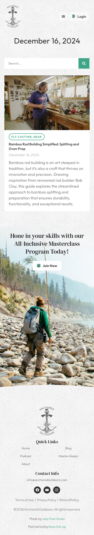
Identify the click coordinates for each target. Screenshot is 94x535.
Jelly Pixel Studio (53, 519)
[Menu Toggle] (63, 16)
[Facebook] (37, 489)
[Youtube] (47, 489)
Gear (37, 136)
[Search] (83, 63)
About (26, 464)
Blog (68, 448)
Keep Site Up (57, 527)
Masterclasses (68, 456)
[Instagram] (56, 489)
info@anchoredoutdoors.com (47, 480)
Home (26, 448)
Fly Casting (21, 136)
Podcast (25, 456)
